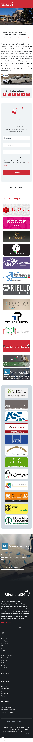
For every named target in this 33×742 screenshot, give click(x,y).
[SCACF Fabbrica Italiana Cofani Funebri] (16, 218)
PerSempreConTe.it (25, 734)
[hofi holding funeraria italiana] (16, 205)
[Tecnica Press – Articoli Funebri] (16, 313)
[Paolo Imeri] (16, 244)
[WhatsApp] (19, 94)
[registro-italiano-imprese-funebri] (16, 326)
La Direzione (20, 38)
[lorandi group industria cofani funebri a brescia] (16, 231)
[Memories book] (16, 561)
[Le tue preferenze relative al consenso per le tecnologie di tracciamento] (3, 739)
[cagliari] (16, 8)
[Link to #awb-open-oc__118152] (26, 4)
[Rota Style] (16, 299)
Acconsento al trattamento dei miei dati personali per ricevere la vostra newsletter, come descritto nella (17, 161)
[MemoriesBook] (16, 546)
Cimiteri (27, 38)
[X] (9, 94)
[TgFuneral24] (7, 2)
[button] (4, 346)
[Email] (28, 94)
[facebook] (13, 627)
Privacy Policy (11, 721)
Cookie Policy (21, 721)
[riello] (16, 284)
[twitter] (16, 627)
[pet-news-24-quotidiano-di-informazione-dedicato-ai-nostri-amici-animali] (16, 356)
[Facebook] (5, 94)
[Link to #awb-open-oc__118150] (30, 4)
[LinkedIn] (14, 94)
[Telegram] (23, 94)
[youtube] (20, 627)
